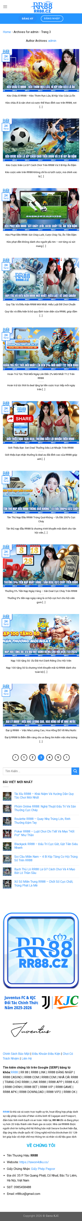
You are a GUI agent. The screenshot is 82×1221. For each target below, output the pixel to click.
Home (7, 32)
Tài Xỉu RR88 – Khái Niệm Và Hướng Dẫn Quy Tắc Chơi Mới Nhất (44, 795)
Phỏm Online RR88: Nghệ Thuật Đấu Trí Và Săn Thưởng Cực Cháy (45, 808)
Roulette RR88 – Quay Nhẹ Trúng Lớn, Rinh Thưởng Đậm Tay (42, 820)
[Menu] (5, 6)
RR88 (14, 1072)
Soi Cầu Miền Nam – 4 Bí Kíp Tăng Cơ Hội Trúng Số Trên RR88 (46, 858)
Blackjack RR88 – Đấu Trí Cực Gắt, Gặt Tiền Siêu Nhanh (46, 845)
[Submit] (75, 771)
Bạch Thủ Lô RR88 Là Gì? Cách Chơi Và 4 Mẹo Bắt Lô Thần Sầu (44, 871)
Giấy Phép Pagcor (43, 1169)
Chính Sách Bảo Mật (16, 1054)
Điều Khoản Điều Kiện (46, 1054)
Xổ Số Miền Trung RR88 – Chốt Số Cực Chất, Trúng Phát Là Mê (43, 883)
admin (52, 41)
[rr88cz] (42, 6)
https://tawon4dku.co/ (34, 1162)
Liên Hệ (27, 1058)
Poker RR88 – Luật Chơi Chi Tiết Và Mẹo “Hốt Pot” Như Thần (44, 833)
